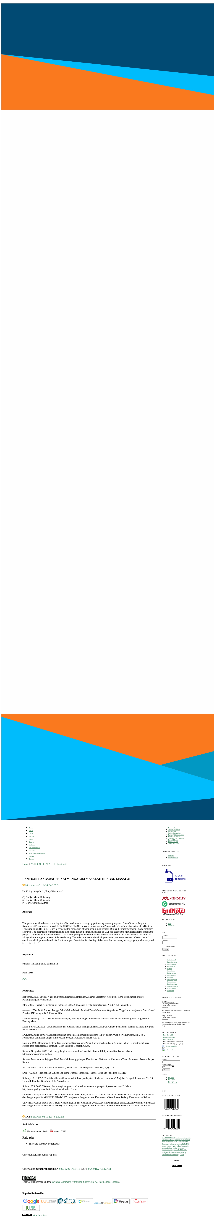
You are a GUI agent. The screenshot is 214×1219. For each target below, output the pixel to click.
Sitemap (31, 856)
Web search (170, 991)
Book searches (171, 975)
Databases (170, 977)
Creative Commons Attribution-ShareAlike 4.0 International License (85, 1182)
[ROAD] (139, 1203)
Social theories (171, 973)
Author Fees (172, 831)
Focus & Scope (173, 828)
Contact (31, 859)
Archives (32, 845)
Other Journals (172, 1083)
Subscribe (171, 925)
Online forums (171, 982)
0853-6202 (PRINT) (69, 1168)
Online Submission (174, 833)
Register (31, 836)
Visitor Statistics (173, 843)
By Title (171, 1081)
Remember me (170, 946)
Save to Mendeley (171, 1046)
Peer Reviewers (173, 842)
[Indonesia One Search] (84, 1203)
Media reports (171, 988)
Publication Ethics (174, 836)
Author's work (171, 960)
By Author (171, 1079)
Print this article (168, 1035)
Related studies (172, 962)
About (31, 831)
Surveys (169, 969)
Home (31, 828)
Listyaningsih (60, 864)
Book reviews (171, 964)
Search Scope (166, 1065)
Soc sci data (171, 971)
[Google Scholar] (31, 1203)
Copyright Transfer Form (176, 835)
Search (31, 839)
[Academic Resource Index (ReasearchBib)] (31, 1210)
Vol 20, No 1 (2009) (41, 864)
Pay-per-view (171, 966)
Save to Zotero (171, 1050)
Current (31, 842)
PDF (24, 978)
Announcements (34, 848)
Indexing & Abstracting (37, 853)
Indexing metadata (169, 1037)
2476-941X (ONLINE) (99, 1168)
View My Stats (39, 1215)
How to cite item (168, 1039)
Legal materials (172, 984)
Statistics (32, 850)
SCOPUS (171, 856)
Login (31, 833)
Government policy (173, 986)
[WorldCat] (121, 1203)
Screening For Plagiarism (176, 838)
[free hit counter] (177, 1166)
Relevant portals (172, 980)
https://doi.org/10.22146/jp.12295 (41, 885)
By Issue (171, 1078)
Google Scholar (173, 857)
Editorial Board (173, 840)
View (169, 924)
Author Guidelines (174, 829)
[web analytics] (27, 1215)
